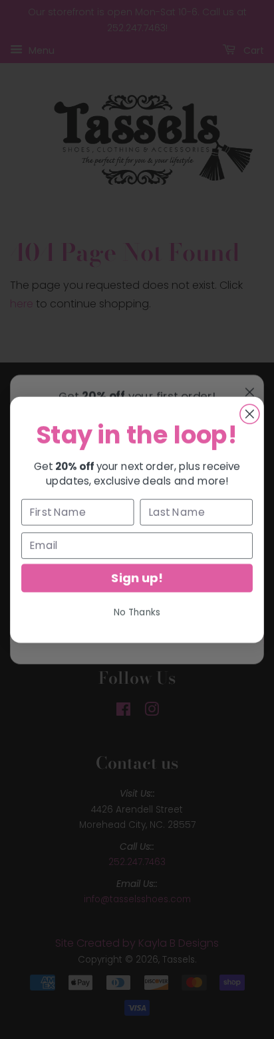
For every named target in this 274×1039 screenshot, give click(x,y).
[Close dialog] (249, 414)
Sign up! (136, 577)
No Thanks (137, 611)
